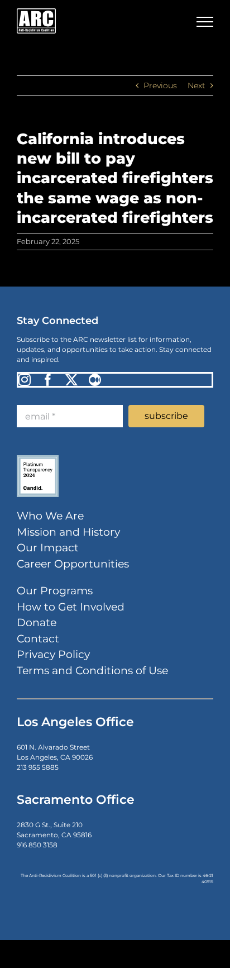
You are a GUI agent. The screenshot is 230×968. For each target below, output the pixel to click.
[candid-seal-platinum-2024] (38, 458)
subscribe (166, 416)
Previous (160, 85)
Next (196, 85)
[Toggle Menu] (205, 22)
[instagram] (24, 380)
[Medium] (95, 380)
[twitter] (71, 380)
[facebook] (48, 380)
